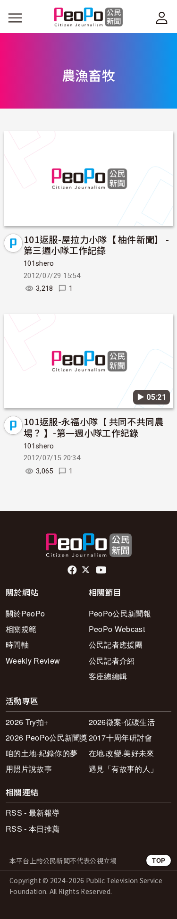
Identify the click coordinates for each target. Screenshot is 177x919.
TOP (158, 860)
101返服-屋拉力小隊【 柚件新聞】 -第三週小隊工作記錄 (96, 245)
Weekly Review (33, 660)
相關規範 (21, 629)
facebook (72, 570)
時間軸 (17, 644)
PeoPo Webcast (117, 629)
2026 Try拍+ (27, 722)
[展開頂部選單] (161, 17)
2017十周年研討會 (120, 737)
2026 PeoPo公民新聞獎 (47, 737)
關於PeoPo (25, 613)
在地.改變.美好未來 (121, 753)
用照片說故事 (29, 768)
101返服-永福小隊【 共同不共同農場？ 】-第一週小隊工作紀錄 (94, 427)
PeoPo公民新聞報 (120, 613)
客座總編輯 (108, 676)
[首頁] (88, 17)
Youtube (102, 570)
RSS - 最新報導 (32, 812)
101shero (39, 263)
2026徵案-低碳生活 (122, 722)
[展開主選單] (15, 17)
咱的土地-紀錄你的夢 (41, 753)
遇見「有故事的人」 (123, 768)
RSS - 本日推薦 (32, 828)
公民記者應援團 (116, 644)
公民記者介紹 (112, 660)
